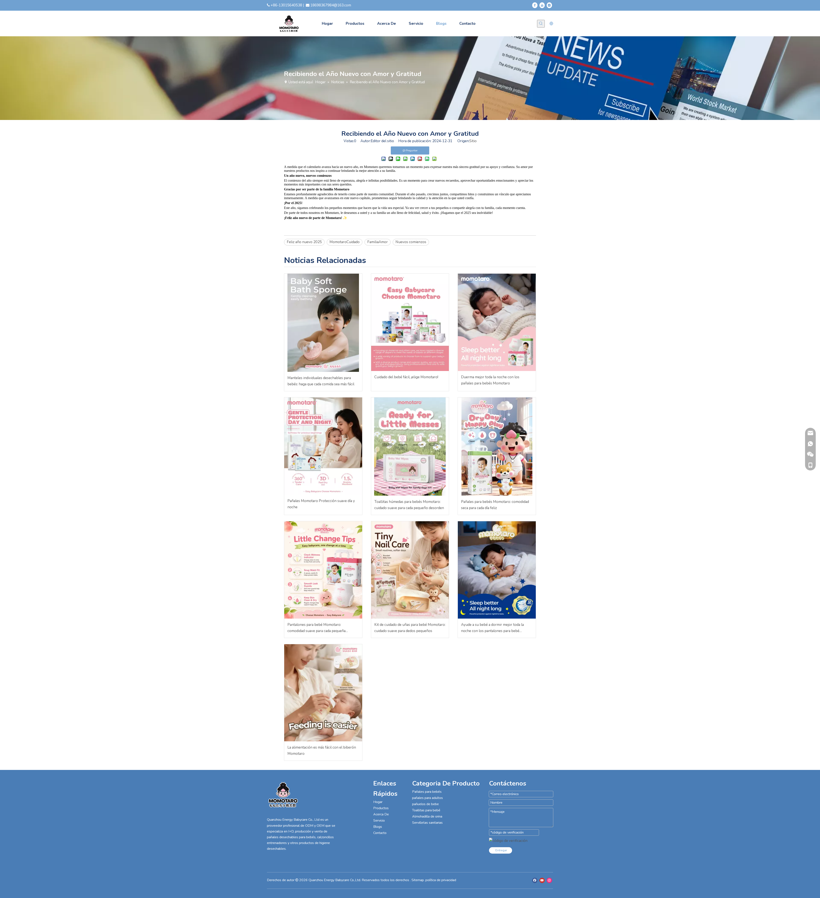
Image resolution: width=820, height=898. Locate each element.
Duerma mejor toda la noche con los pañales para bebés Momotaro (490, 380)
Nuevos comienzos (410, 241)
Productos (381, 808)
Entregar (501, 850)
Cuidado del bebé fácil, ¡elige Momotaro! (406, 377)
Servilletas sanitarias (427, 822)
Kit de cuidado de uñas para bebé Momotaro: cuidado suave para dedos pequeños (409, 627)
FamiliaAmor (377, 241)
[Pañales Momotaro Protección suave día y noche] (323, 446)
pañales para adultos (427, 798)
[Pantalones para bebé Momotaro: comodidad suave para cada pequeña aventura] (323, 570)
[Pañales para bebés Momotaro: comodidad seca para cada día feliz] (497, 446)
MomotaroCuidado (344, 241)
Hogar (377, 802)
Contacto (380, 833)
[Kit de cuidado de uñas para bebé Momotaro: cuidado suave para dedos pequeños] (410, 570)
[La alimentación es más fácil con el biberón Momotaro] (323, 693)
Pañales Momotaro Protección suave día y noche (321, 504)
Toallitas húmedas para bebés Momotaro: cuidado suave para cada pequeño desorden (409, 504)
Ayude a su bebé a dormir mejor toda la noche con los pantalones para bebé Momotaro (492, 628)
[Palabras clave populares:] (541, 24)
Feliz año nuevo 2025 (304, 241)
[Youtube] (542, 5)
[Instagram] (549, 5)
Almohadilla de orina (427, 816)
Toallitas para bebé (426, 810)
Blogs (377, 826)
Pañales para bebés (427, 791)
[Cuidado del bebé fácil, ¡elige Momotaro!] (410, 322)
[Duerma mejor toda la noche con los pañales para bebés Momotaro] (497, 322)
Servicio (379, 820)
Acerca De (381, 814)
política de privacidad (440, 880)
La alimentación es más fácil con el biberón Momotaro (321, 750)
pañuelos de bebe (425, 804)
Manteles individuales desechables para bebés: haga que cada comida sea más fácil (320, 381)
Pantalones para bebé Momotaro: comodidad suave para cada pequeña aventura (316, 628)
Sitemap (417, 880)
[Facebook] (534, 5)
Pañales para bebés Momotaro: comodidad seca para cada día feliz (495, 504)
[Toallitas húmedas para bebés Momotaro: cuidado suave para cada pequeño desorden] (410, 446)
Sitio (473, 141)
